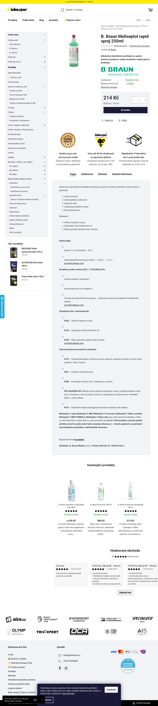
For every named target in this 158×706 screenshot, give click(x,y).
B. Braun (112, 49)
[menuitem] (12, 20)
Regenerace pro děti (17, 99)
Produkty (12, 67)
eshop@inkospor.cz (71, 655)
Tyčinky (11, 112)
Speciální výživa (15, 195)
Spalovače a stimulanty (17, 148)
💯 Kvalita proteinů (16, 667)
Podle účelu (13, 35)
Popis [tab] (73, 174)
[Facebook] (60, 668)
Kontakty (12, 671)
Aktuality (12, 675)
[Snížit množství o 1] (133, 100)
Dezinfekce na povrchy (19, 191)
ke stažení (79, 439)
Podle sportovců (14, 62)
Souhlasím (111, 689)
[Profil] (148, 20)
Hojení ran (13, 208)
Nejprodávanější (14, 73)
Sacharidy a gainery (15, 139)
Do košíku (125, 110)
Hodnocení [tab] (87, 174)
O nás (10, 654)
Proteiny (11, 108)
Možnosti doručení (109, 87)
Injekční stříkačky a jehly (18, 220)
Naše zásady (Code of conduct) (22, 692)
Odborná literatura (16, 224)
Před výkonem (14, 44)
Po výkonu (13, 53)
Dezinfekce (13, 183)
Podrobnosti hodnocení (139, 46)
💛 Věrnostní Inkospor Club (20, 663)
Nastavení (46, 700)
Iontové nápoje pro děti (18, 95)
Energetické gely (14, 134)
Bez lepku (13, 174)
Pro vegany (13, 166)
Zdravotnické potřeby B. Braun (20, 179)
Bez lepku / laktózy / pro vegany (20, 162)
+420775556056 (70, 661)
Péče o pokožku (15, 232)
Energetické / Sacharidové (19, 121)
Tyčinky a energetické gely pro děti (22, 103)
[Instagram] (66, 668)
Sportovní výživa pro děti (17, 87)
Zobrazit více (125, 592)
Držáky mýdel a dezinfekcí (19, 216)
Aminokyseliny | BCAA (16, 144)
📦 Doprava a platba (17, 659)
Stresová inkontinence (17, 204)
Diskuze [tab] (102, 174)
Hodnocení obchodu (125, 550)
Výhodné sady (13, 82)
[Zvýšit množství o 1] (146, 100)
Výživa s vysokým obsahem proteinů (24, 199)
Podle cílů (11, 57)
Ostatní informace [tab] (122, 174)
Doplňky (11, 157)
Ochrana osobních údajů (19, 684)
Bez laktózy (13, 170)
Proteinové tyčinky (16, 116)
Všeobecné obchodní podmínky (22, 680)
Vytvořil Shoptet (143, 703)
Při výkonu (13, 48)
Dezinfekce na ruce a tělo (20, 187)
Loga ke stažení (15, 688)
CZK (138, 20)
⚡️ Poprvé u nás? (14, 77)
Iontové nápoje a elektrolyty (18, 125)
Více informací (68, 693)
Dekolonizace (14, 212)
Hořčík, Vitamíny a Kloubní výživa (20, 130)
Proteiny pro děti (15, 91)
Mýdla (11, 228)
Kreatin (11, 153)
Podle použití (13, 40)
